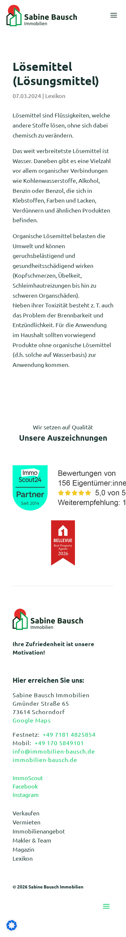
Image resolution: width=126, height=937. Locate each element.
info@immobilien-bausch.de (54, 751)
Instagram (26, 794)
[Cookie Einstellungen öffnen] (11, 928)
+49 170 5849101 (59, 742)
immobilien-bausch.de (45, 759)
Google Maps (32, 720)
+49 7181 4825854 (69, 734)
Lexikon (55, 95)
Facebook (25, 786)
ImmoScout (28, 777)
